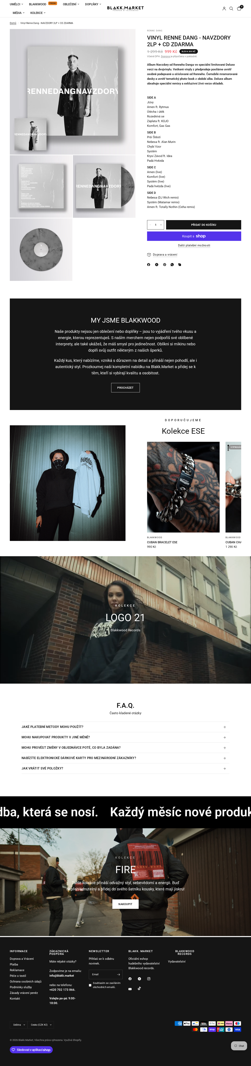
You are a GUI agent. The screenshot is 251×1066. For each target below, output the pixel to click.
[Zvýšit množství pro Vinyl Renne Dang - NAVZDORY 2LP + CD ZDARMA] (161, 224)
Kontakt (15, 998)
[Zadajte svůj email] (119, 974)
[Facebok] (149, 264)
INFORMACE (19, 951)
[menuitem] (18, 4)
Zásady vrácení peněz (24, 993)
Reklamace (17, 970)
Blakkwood (37, 4)
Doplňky (91, 4)
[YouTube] (132, 989)
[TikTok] (142, 988)
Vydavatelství (177, 961)
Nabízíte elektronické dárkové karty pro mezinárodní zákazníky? (79, 758)
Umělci (15, 4)
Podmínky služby (21, 987)
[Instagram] (151, 978)
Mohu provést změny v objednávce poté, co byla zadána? (71, 747)
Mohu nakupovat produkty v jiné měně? (56, 737)
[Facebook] (132, 978)
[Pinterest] (165, 264)
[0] (238, 8)
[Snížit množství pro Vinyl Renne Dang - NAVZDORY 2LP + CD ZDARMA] (150, 224)
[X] (157, 264)
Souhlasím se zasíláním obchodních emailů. (106, 985)
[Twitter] (142, 978)
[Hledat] (231, 8)
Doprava (165, 56)
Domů (13, 23)
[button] (125, 904)
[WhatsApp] (173, 264)
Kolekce (36, 13)
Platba (14, 964)
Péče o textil (18, 976)
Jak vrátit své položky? (42, 768)
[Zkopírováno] (180, 264)
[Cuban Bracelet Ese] (183, 487)
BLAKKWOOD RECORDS (185, 952)
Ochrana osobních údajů (25, 981)
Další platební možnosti (194, 245)
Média (17, 13)
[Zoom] (127, 37)
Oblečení (69, 4)
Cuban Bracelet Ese (162, 542)
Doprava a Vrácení (22, 959)
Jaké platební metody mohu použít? (53, 727)
